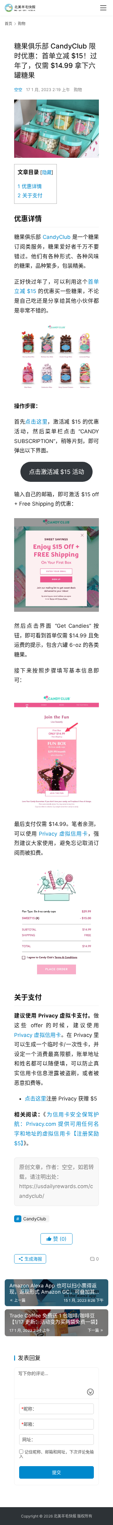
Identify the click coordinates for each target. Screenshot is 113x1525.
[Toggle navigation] (103, 7)
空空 (18, 89)
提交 (56, 1472)
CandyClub (57, 237)
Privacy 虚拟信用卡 (63, 834)
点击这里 (36, 422)
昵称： (29, 1408)
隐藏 (46, 172)
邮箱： (29, 1424)
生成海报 (32, 1258)
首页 (8, 23)
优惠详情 (30, 186)
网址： (28, 1439)
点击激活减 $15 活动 (56, 472)
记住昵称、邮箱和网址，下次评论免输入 (56, 1454)
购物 (78, 89)
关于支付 (30, 195)
